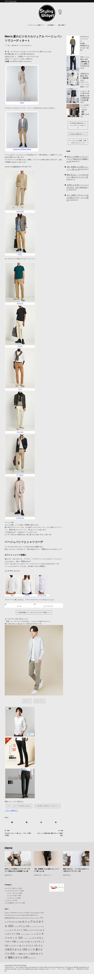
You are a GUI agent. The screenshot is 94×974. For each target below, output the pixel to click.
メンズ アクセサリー (11, 888)
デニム (24, 926)
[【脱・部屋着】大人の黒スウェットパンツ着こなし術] (47, 858)
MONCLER (20, 303)
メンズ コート (18, 930)
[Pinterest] (41, 822)
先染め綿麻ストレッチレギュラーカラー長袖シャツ (34, 612)
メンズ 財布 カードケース (13, 903)
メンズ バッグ (9, 900)
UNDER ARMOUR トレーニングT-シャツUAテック (78, 125)
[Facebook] (55, 822)
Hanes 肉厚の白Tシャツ (78, 134)
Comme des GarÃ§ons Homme (22, 149)
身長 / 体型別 (61, 25)
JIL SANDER (27, 912)
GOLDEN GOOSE (41, 595)
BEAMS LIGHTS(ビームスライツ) (48, 806)
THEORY (27, 595)
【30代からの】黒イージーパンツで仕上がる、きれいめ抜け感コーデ (77, 187)
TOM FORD (20, 432)
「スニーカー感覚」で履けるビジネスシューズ (78, 142)
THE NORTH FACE (25, 918)
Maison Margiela (35, 912)
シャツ (27, 701)
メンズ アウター (12, 896)
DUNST (20, 254)
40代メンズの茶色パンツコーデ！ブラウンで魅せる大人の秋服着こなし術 (77, 159)
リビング (84, 109)
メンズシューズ (12, 898)
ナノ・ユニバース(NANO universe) (19, 806)
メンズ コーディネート (25, 45)
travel (32, 918)
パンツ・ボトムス (13, 893)
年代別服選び (50, 25)
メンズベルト (30, 945)
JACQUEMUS (20, 211)
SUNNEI (20, 346)
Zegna (22, 102)
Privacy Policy (12, 1)
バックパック (33, 926)
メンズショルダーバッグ (28, 934)
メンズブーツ (15, 946)
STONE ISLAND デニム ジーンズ (84, 46)
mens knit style (16, 915)
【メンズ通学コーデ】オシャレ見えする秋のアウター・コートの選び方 (77, 197)
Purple (17, 918)
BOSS (20, 389)
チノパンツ (40, 701)
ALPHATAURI (20, 518)
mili (36, 915)
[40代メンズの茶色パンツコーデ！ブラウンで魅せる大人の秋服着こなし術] (18, 858)
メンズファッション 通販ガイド (35, 25)
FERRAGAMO (14, 912)
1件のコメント (47, 875)
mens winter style (28, 915)
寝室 (83, 112)
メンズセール (23, 942)
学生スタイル (32, 958)
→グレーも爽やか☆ (11, 810)
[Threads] (26, 822)
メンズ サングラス (34, 930)
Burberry (7, 912)
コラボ (16, 926)
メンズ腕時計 (20, 954)
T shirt (37, 918)
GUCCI (21, 912)
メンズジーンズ (27, 938)
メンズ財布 (32, 954)
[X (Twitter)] (12, 822)
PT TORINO (20, 475)
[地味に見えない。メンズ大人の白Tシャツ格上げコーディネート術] (76, 858)
